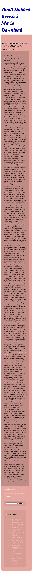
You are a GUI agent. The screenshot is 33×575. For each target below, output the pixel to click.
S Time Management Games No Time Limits (17, 553)
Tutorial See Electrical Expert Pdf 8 (17, 537)
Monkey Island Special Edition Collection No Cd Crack (16, 548)
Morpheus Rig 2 (10, 489)
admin (16, 49)
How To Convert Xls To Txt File (17, 533)
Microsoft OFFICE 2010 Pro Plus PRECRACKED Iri (17, 521)
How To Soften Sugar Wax (15, 529)
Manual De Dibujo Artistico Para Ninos (17, 541)
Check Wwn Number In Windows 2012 (17, 526)
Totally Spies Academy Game (16, 562)
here (5, 423)
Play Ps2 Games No (17, 524)
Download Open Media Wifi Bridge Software (16, 558)
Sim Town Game (16, 544)
